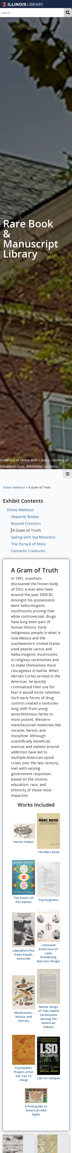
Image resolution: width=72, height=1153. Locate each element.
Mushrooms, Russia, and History (23, 1016)
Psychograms (48, 900)
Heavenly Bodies (25, 516)
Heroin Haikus (23, 842)
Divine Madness (14, 487)
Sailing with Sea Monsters (33, 537)
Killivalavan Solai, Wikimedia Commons (29, 466)
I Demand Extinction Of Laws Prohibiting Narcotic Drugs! (48, 953)
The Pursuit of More (28, 544)
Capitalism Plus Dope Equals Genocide (23, 954)
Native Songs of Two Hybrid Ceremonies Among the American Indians (48, 1017)
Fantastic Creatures (28, 550)
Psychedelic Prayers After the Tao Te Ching (23, 1074)
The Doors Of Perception (24, 900)
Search (68, 12)
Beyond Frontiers (26, 523)
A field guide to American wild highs (36, 1110)
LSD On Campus (48, 1078)
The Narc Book (48, 852)
